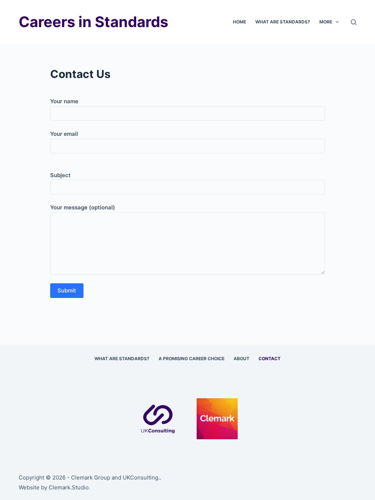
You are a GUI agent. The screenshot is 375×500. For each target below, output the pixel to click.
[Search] (353, 22)
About (241, 358)
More (325, 22)
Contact (270, 358)
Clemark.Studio (69, 487)
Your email (64, 133)
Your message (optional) (82, 207)
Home (239, 22)
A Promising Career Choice (191, 358)
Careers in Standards (93, 22)
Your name (64, 101)
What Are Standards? (282, 22)
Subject (60, 175)
